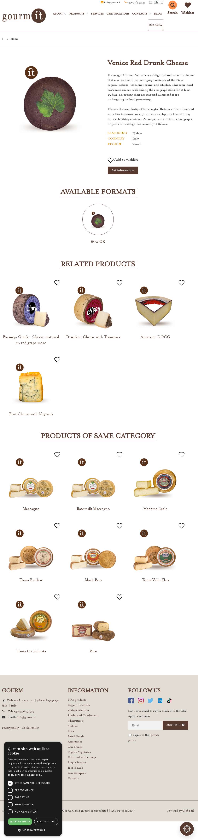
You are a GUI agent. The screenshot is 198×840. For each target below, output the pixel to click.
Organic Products (79, 705)
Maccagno (31, 509)
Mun (93, 651)
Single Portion (77, 762)
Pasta (71, 731)
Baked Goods (76, 736)
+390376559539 (136, 2)
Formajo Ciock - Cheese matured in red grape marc (31, 340)
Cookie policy (30, 728)
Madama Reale (155, 509)
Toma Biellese (31, 580)
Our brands (75, 747)
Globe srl (188, 811)
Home (14, 39)
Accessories (75, 741)
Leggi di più (35, 774)
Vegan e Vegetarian (79, 752)
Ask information (123, 170)
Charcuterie (75, 721)
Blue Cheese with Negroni (31, 414)
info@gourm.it (112, 2)
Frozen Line (75, 768)
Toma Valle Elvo (155, 580)
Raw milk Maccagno (93, 509)
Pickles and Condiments (83, 715)
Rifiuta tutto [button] (46, 821)
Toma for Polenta (31, 651)
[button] (33, 830)
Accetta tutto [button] (20, 821)
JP (161, 2)
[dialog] (33, 789)
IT (150, 2)
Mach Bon (93, 580)
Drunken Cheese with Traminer (93, 337)
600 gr (98, 242)
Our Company (77, 773)
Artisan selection (78, 710)
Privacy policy (10, 728)
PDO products (77, 700)
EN (156, 2)
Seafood (73, 726)
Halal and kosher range (82, 757)
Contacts (73, 778)
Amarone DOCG (155, 337)
